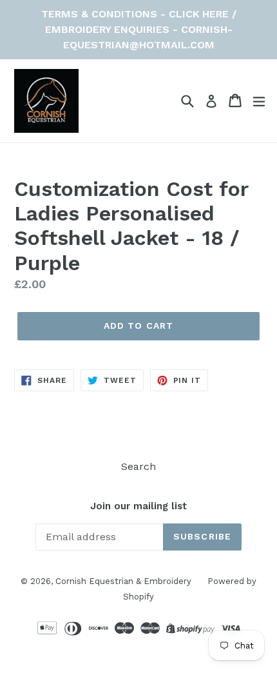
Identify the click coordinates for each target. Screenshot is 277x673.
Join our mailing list (138, 506)
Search (138, 466)
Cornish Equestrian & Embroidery (123, 581)
